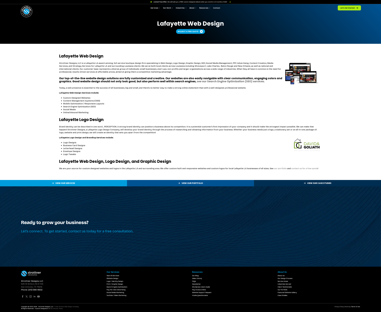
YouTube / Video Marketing (116, 295)
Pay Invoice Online (199, 290)
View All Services (113, 276)
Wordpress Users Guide (201, 287)
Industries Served (284, 284)
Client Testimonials (285, 287)
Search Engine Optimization (117, 287)
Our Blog (195, 276)
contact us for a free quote (304, 168)
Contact (216, 8)
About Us (281, 276)
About (191, 8)
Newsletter (196, 284)
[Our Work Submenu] (172, 8)
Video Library (197, 278)
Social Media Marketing (115, 292)
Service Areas (283, 281)
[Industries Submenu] (186, 8)
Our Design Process (285, 278)
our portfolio (280, 168)
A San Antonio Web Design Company (67, 307)
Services (154, 8)
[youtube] (38, 296)
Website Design (112, 278)
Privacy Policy (339, 307)
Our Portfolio (282, 290)
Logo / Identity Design (115, 281)
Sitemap (347, 307)
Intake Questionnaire (200, 295)
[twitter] (26, 296)
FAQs (194, 281)
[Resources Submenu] (210, 8)
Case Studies (282, 295)
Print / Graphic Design (115, 284)
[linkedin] (34, 296)
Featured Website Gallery (287, 292)
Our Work (167, 8)
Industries (180, 8)
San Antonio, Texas (56, 308)
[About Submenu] (196, 8)
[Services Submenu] (160, 8)
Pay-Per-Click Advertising (116, 290)
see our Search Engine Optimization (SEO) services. (231, 81)
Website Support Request (201, 292)
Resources (203, 8)
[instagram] (30, 296)
